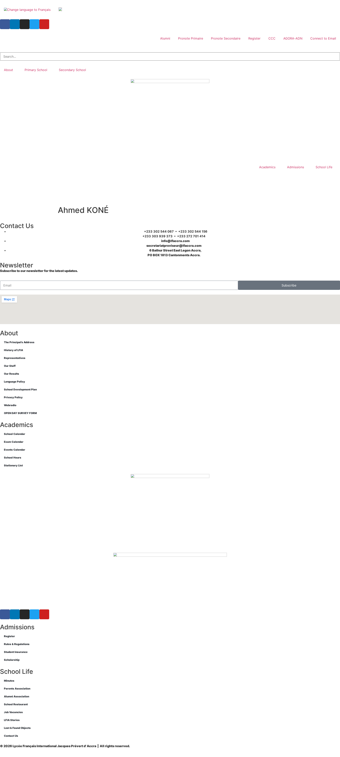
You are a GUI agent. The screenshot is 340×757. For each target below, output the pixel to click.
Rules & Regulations (17, 644)
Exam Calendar (13, 441)
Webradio (10, 405)
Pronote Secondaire (225, 38)
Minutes (9, 680)
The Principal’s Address (19, 342)
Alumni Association (16, 696)
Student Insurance (16, 651)
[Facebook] (5, 24)
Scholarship (11, 659)
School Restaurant (16, 704)
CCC (271, 38)
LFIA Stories (12, 720)
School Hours (12, 457)
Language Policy (14, 381)
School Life (324, 167)
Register (254, 38)
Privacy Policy (13, 397)
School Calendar (14, 433)
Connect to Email (323, 38)
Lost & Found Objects (17, 727)
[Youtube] (44, 24)
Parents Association (17, 688)
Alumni (165, 38)
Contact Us (11, 735)
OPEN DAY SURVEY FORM (20, 413)
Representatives (14, 358)
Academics (267, 167)
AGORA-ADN (292, 38)
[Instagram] (25, 24)
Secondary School (72, 70)
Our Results (11, 373)
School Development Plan (20, 389)
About (8, 70)
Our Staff (10, 365)
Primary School (36, 70)
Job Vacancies (13, 712)
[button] (170, 50)
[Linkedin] (15, 24)
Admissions (295, 167)
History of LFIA (13, 350)
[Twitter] (34, 24)
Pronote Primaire (190, 38)
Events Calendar (14, 449)
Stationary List (13, 465)
